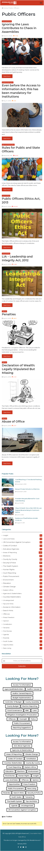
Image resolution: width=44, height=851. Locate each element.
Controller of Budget (13, 702)
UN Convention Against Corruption (16, 542)
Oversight (23, 719)
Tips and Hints (8, 604)
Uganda (6, 634)
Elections (6, 556)
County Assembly (32, 702)
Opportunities (8, 645)
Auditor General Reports (22, 693)
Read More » (7, 76)
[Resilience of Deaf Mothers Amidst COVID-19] (8, 521)
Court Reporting (9, 573)
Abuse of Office (13, 421)
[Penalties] (22, 333)
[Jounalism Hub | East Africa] (9, 2)
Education (7, 583)
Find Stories (7, 631)
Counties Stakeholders (12, 597)
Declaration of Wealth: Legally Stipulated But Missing (18, 369)
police (33, 719)
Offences (4, 311)
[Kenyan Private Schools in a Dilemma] (8, 492)
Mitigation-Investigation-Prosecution (22, 715)
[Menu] (41, 2)
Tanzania (6, 627)
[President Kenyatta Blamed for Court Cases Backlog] (8, 502)
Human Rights (8, 570)
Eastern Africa (8, 590)
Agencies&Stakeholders (13, 689)
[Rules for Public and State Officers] (22, 169)
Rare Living (7, 648)
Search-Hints (8, 611)
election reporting (29, 706)
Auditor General (33, 689)
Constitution (7, 624)
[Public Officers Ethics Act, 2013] (22, 223)
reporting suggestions (22, 728)
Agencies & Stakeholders (8, 144)
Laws (35, 710)
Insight (5, 535)
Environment (8, 580)
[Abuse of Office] (22, 440)
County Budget (13, 706)
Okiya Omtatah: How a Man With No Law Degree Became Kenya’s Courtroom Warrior (28, 510)
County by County (6, 21)
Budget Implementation (22, 698)
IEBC (27, 710)
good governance (14, 710)
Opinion (6, 621)
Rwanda (6, 638)
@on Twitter (7, 817)
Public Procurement (11, 576)
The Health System (10, 566)
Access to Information (7, 82)
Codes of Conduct (10, 546)
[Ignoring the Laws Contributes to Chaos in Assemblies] (22, 51)
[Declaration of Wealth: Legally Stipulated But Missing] (22, 391)
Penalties (9, 314)
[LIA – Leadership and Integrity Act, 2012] (22, 281)
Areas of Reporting (10, 552)
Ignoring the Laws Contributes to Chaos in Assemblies (19, 28)
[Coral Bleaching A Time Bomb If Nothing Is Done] (8, 483)
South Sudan (8, 641)
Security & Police (9, 563)
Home (5, 8)
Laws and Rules (6, 195)
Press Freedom (8, 617)
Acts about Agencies (11, 549)
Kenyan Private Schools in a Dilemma (27, 489)
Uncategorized (8, 600)
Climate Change (9, 587)
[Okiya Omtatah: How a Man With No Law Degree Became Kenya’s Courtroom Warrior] (8, 511)
